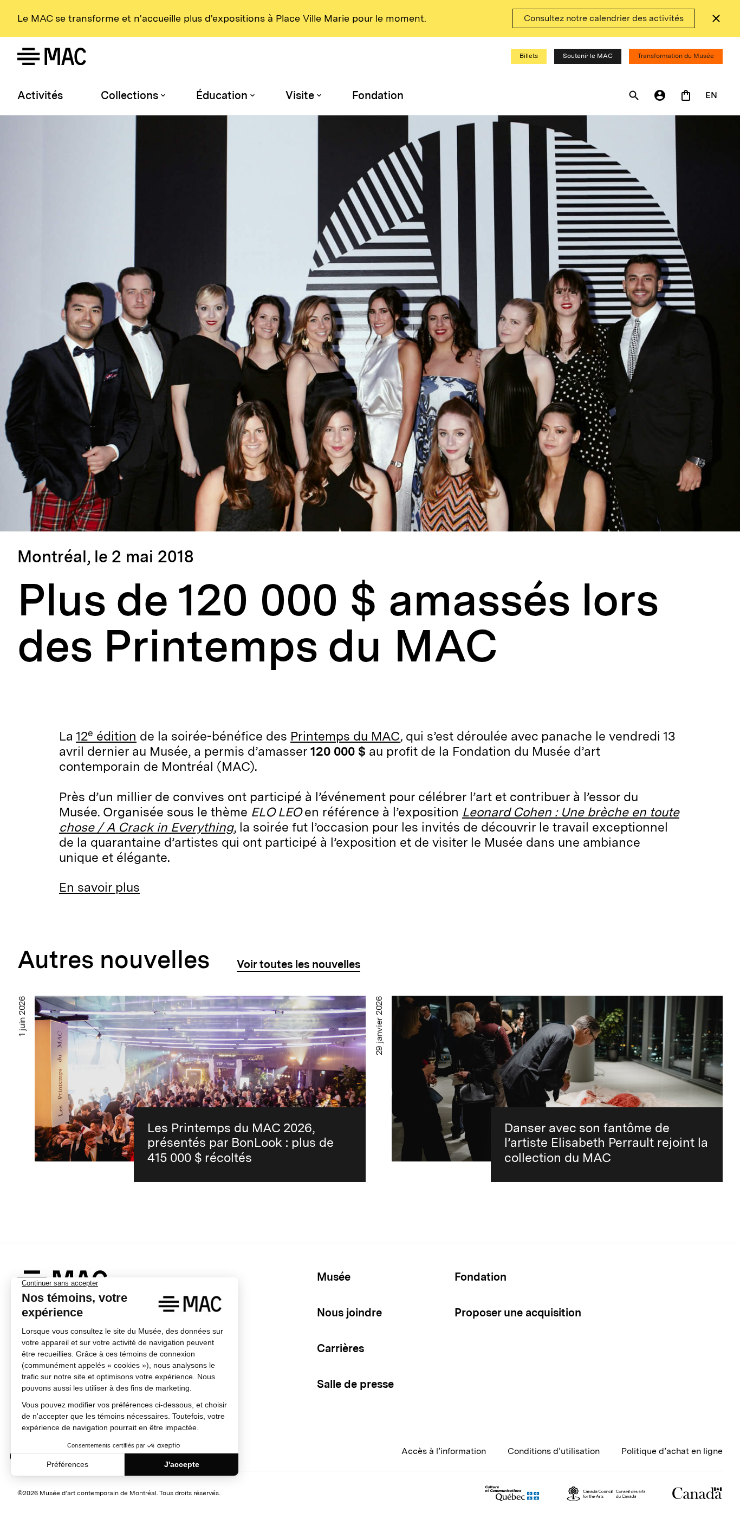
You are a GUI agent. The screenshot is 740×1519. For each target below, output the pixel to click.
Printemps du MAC (345, 736)
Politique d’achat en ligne (672, 1451)
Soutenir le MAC (588, 56)
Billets (529, 56)
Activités (40, 95)
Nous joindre (349, 1312)
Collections (129, 95)
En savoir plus (99, 887)
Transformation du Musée (676, 56)
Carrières (340, 1348)
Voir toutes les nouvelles (298, 964)
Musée (333, 1276)
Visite (299, 95)
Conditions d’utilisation (554, 1451)
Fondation (378, 95)
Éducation (222, 95)
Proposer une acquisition (518, 1312)
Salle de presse (355, 1384)
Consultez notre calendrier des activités (604, 18)
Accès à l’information (443, 1451)
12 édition (106, 736)
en (711, 95)
